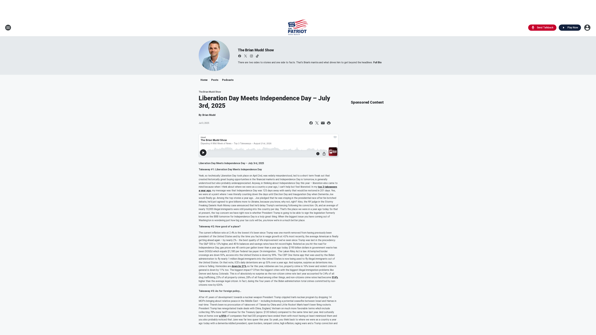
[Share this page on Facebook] (311, 123)
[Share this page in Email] (323, 123)
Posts (214, 79)
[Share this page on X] (317, 123)
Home (204, 79)
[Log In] (587, 28)
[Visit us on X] (245, 56)
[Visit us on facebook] (240, 56)
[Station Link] (298, 28)
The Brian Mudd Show (256, 50)
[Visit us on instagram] (251, 56)
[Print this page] (329, 123)
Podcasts (228, 79)
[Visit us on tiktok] (257, 56)
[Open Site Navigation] (8, 28)
